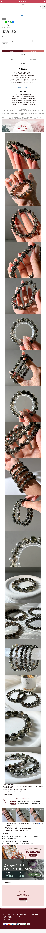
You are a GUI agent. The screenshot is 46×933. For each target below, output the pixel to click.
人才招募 (5, 920)
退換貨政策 (9, 917)
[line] (6, 22)
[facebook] (8, 22)
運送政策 (5, 917)
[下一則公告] (44, 1)
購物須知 (10, 914)
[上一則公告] (1, 1)
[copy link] (13, 22)
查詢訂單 (9, 916)
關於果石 (5, 914)
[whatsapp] (11, 22)
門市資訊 (8, 919)
